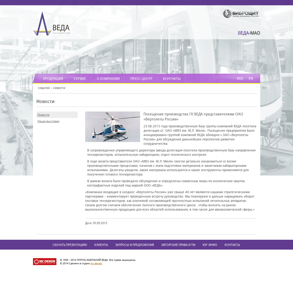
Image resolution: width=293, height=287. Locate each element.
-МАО (249, 33)
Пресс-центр (141, 78)
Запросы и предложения (134, 245)
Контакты (172, 78)
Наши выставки (48, 121)
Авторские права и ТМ (178, 245)
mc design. (96, 263)
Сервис (80, 78)
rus (240, 78)
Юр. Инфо (210, 245)
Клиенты (101, 245)
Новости (43, 115)
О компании (108, 78)
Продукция (53, 78)
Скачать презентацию (70, 245)
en (251, 78)
